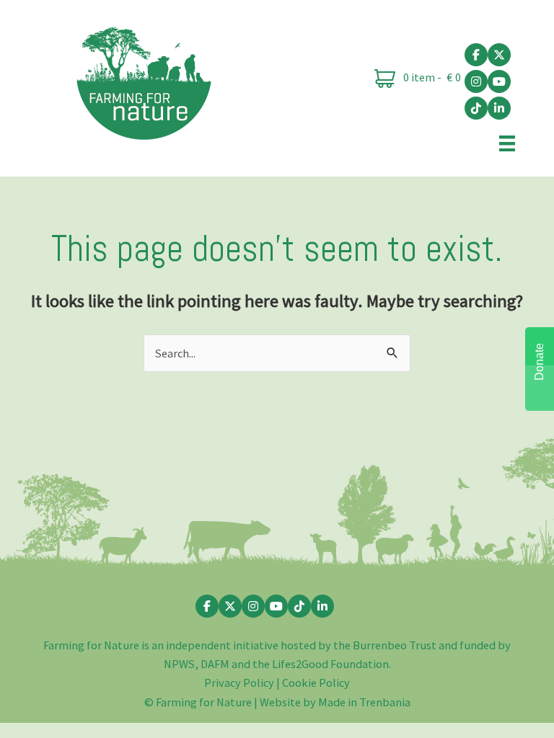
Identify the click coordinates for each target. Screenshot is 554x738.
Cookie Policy (316, 682)
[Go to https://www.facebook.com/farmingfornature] (476, 54)
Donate (539, 362)
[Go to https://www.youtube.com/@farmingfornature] (499, 81)
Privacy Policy (239, 682)
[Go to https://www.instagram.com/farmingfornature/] (476, 81)
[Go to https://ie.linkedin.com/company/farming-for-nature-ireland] (499, 108)
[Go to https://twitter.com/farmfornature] (499, 54)
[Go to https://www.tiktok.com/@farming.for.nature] (476, 108)
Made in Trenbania (364, 702)
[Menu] (507, 142)
